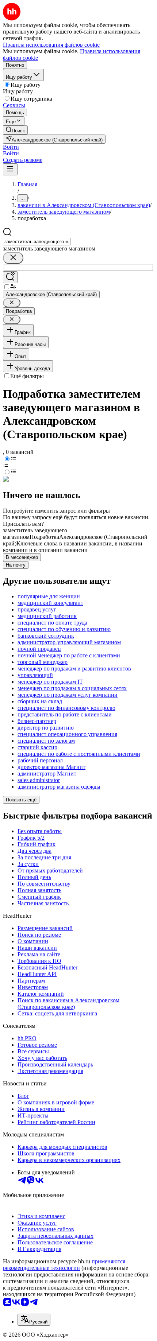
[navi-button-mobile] (10, 169)
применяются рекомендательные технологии (64, 1264)
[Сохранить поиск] (10, 277)
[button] (11, 147)
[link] (15, 130)
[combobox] (36, 241)
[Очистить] (13, 258)
